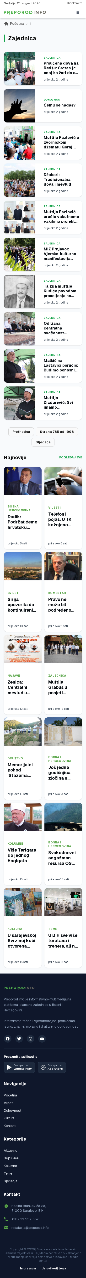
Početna (17, 23)
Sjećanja (10, 1181)
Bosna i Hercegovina (19, 508)
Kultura (15, 929)
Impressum (28, 1268)
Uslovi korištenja (54, 1268)
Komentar (57, 593)
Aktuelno (10, 1150)
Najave (14, 676)
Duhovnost (53, 99)
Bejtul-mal (11, 1158)
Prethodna (21, 432)
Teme (52, 929)
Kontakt (74, 3)
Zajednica (52, 57)
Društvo (15, 758)
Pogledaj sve (70, 457)
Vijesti (54, 508)
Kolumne (15, 844)
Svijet (13, 593)
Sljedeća (43, 442)
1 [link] (30, 23)
